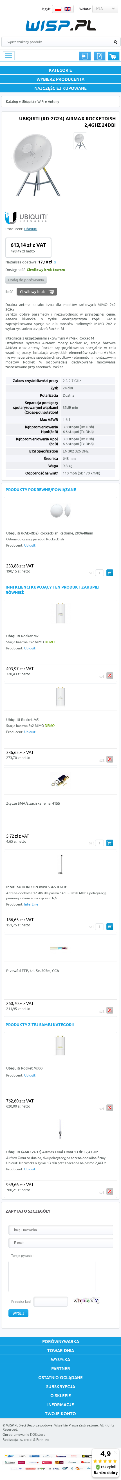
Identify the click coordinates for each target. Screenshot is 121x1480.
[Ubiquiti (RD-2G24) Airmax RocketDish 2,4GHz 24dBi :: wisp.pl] (37, 199)
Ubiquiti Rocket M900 (24, 1068)
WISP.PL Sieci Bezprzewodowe (29, 1425)
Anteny (53, 101)
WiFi (40, 101)
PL (58, 9)
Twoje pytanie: (22, 1255)
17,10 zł (45, 262)
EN (67, 9)
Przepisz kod (21, 1301)
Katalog (12, 101)
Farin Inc (42, 1439)
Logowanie (85, 56)
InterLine (31, 904)
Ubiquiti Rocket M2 (22, 636)
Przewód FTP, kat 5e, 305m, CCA (32, 970)
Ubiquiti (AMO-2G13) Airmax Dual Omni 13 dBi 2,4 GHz (52, 1152)
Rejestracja (100, 56)
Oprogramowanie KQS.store (24, 1434)
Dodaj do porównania (26, 280)
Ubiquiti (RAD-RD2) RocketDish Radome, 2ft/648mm (49, 533)
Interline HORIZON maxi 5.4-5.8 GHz (36, 887)
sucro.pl (26, 1439)
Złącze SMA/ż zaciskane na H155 (33, 803)
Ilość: (9, 291)
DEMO (50, 642)
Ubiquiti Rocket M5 (22, 719)
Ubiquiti (28, 101)
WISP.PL (61, 25)
